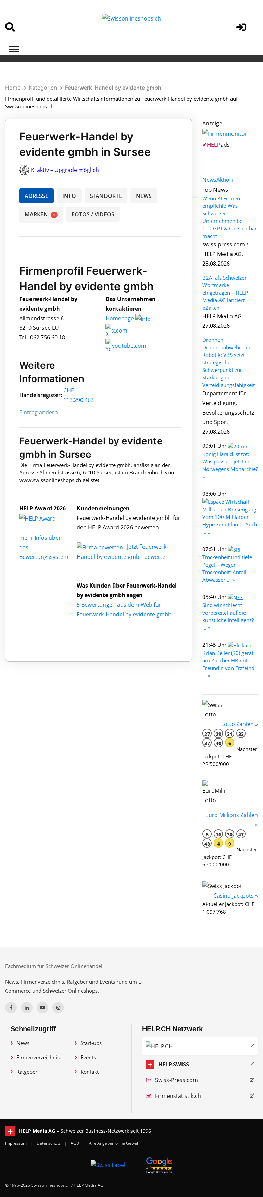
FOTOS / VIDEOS (93, 214)
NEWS (144, 196)
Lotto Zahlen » (239, 724)
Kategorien (43, 87)
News (22, 1042)
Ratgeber (26, 1071)
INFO (69, 196)
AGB (75, 1143)
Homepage (120, 318)
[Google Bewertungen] (159, 1164)
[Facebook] (11, 1007)
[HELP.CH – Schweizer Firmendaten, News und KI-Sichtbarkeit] (200, 1046)
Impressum (16, 1143)
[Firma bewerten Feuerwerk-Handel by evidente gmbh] (100, 546)
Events (88, 1057)
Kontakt (89, 1071)
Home (13, 87)
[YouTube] (42, 1007)
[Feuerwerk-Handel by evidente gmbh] (45, 518)
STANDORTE (106, 196)
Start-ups (91, 1042)
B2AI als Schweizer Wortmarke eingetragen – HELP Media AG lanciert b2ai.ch (225, 292)
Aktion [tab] (224, 180)
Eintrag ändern (38, 412)
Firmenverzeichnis (38, 1057)
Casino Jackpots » (235, 895)
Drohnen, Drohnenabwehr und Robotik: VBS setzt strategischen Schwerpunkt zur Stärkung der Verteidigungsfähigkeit (228, 362)
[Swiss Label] (108, 1164)
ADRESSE (36, 196)
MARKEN (40, 214)
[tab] (209, 180)
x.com (119, 330)
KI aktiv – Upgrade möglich (65, 170)
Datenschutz (49, 1143)
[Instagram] (58, 1007)
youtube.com (128, 345)
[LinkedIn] (27, 1007)
